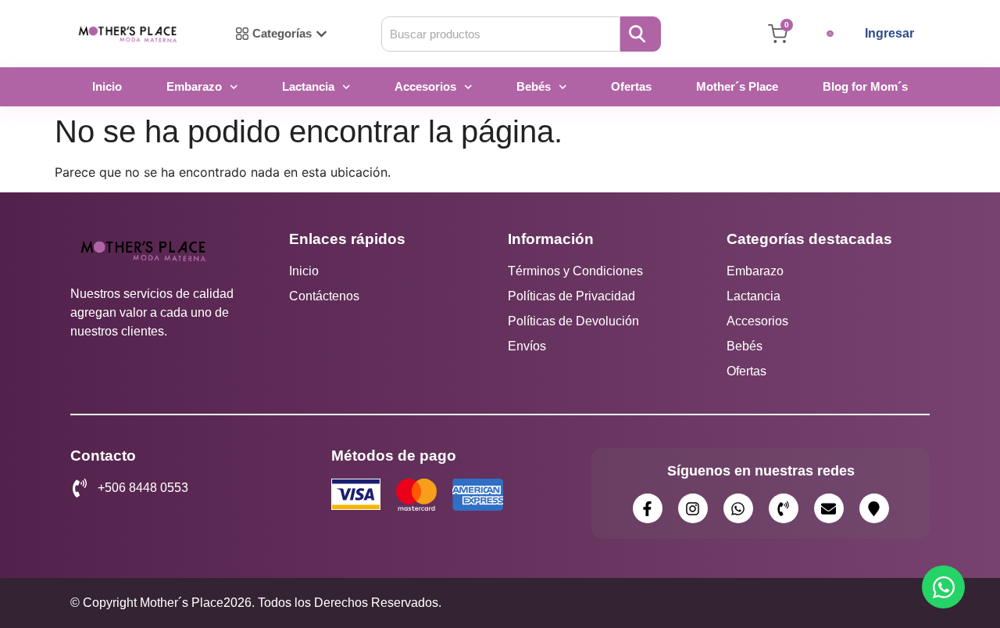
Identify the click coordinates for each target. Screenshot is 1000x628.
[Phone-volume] (783, 508)
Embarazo (194, 86)
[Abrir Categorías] (321, 34)
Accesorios (425, 86)
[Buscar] (640, 34)
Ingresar (889, 33)
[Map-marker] (874, 508)
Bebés (533, 86)
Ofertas (631, 86)
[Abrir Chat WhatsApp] (943, 586)
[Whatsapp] (738, 508)
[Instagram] (693, 508)
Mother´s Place (737, 86)
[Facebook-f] (647, 508)
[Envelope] (829, 508)
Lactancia (308, 86)
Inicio (107, 86)
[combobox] (500, 34)
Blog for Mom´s (865, 86)
